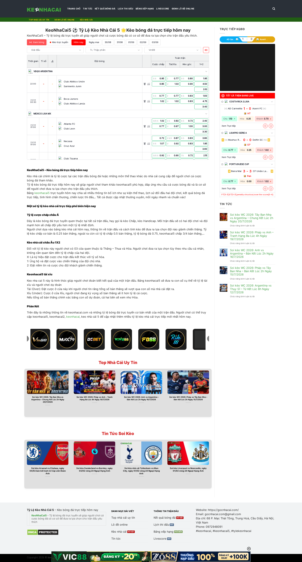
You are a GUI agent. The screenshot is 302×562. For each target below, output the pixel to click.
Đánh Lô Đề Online (183, 8)
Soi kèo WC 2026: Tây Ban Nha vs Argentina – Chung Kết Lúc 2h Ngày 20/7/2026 (47, 399)
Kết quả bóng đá (105, 8)
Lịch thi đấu (125, 8)
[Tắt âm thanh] (206, 50)
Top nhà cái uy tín (39, 20)
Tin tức (87, 8)
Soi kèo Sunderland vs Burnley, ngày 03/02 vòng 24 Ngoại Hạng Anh (94, 469)
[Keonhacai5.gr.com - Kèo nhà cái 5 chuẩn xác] (44, 8)
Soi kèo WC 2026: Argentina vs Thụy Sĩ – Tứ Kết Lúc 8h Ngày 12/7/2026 (250, 289)
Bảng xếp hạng (145, 8)
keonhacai (73, 316)
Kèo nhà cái (86, 20)
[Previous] (26, 392)
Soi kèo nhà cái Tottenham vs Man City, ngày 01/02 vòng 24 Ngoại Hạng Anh (141, 471)
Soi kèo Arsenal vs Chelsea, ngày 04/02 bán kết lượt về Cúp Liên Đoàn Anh (48, 471)
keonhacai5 (42, 193)
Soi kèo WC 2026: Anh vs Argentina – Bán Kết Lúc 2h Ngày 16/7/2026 (141, 398)
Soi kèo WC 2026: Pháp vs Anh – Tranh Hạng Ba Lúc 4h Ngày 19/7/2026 (95, 398)
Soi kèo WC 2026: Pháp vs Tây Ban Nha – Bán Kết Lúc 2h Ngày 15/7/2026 (188, 398)
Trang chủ (73, 8)
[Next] (209, 392)
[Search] (273, 8)
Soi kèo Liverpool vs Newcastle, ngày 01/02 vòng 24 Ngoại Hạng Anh (188, 469)
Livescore (162, 8)
